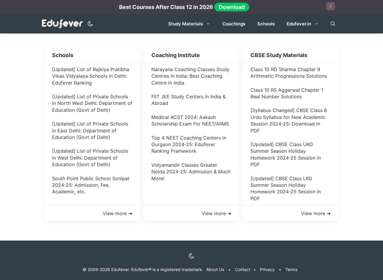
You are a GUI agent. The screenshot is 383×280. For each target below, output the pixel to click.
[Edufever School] (64, 24)
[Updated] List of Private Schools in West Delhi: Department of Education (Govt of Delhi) (90, 157)
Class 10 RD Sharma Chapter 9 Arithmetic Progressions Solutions (288, 72)
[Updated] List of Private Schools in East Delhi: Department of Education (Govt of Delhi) (90, 130)
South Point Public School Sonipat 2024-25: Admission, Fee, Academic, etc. (91, 185)
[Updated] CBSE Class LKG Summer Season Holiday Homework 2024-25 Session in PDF (285, 188)
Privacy (267, 269)
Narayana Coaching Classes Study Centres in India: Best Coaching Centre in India (190, 76)
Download (232, 7)
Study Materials (185, 24)
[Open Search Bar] (333, 23)
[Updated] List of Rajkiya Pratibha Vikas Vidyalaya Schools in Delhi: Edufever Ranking (90, 76)
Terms (291, 269)
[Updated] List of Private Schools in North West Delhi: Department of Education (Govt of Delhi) (92, 103)
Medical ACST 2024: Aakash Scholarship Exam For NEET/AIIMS (190, 120)
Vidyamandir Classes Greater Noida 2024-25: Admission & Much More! (190, 171)
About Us (215, 269)
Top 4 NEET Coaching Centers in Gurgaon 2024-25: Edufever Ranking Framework (188, 144)
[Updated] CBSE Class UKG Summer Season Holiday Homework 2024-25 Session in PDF (285, 154)
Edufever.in (299, 24)
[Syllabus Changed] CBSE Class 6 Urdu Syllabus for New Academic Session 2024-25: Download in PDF (288, 120)
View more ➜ (117, 213)
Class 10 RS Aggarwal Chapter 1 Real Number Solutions (286, 93)
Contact (242, 269)
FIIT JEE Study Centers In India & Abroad (188, 100)
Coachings (233, 24)
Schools (266, 24)
